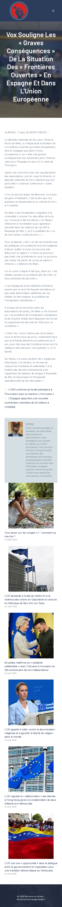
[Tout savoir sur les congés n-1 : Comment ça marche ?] (31, 526)
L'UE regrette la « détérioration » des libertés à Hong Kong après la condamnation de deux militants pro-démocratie (30, 800)
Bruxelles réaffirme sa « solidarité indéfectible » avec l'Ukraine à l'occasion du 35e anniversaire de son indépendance (30, 666)
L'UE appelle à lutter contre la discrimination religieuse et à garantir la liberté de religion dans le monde (30, 733)
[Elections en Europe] (20, 10)
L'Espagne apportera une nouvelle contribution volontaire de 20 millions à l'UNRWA (27, 403)
